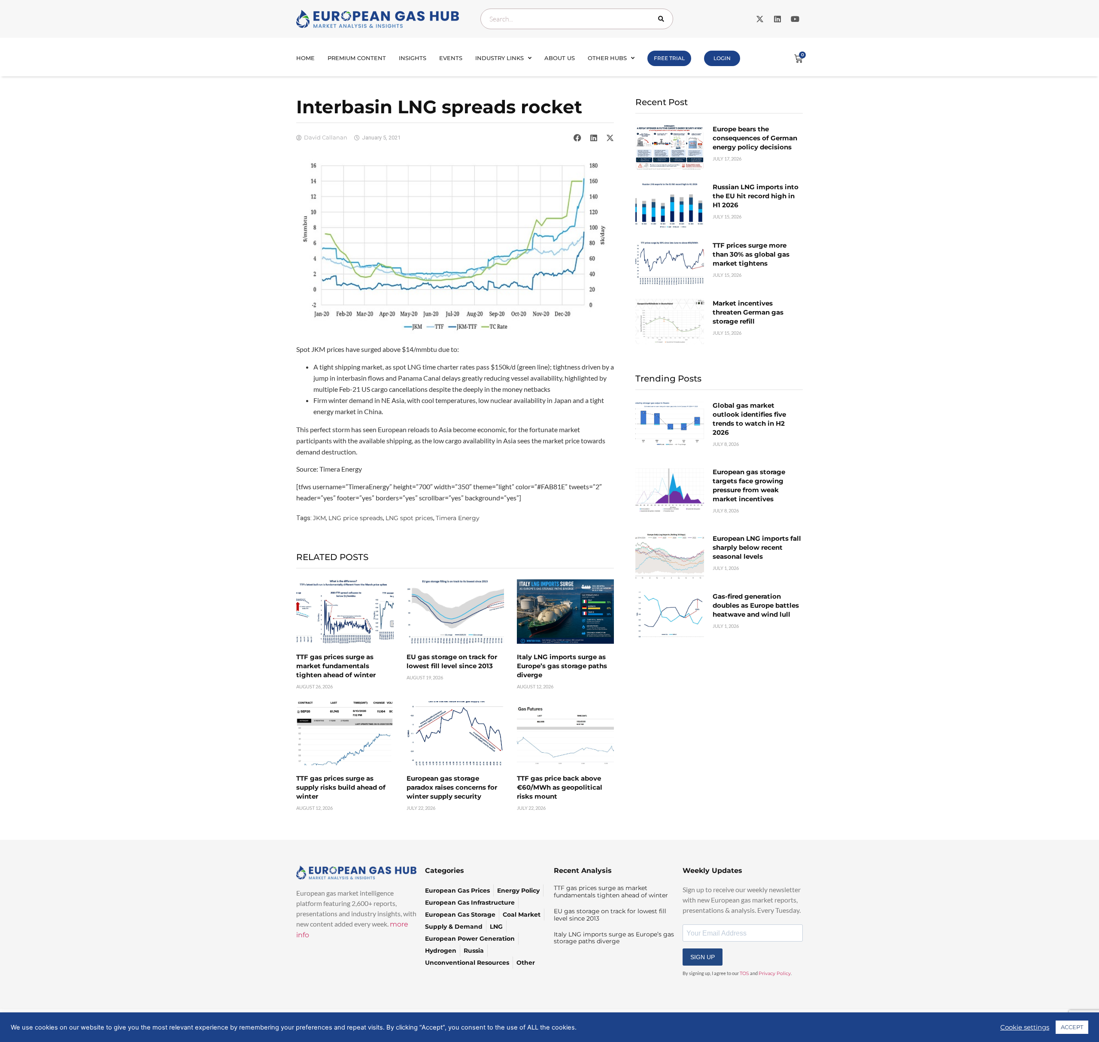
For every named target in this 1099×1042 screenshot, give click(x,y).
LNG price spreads (355, 518)
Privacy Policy (775, 973)
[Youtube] (795, 19)
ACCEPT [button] (1072, 1027)
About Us (559, 58)
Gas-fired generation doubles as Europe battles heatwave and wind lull (756, 605)
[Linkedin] (777, 19)
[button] (577, 138)
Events (450, 58)
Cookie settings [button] (1024, 1027)
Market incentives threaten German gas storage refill (748, 312)
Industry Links (499, 58)
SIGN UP (702, 957)
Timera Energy (458, 518)
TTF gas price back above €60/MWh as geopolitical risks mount (559, 787)
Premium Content (357, 58)
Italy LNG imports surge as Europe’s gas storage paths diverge (562, 666)
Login (722, 58)
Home (305, 58)
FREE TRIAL (669, 58)
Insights (412, 58)
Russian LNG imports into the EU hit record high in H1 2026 (755, 196)
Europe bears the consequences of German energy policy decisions (755, 138)
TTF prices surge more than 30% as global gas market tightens (751, 254)
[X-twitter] (760, 19)
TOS (744, 973)
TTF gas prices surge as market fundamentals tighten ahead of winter (336, 666)
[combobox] (576, 19)
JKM (319, 518)
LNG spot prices (409, 518)
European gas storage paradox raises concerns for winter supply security (452, 787)
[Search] (663, 19)
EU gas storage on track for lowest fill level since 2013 (610, 914)
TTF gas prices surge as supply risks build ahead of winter (341, 787)
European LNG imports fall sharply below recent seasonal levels (757, 547)
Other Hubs (607, 58)
